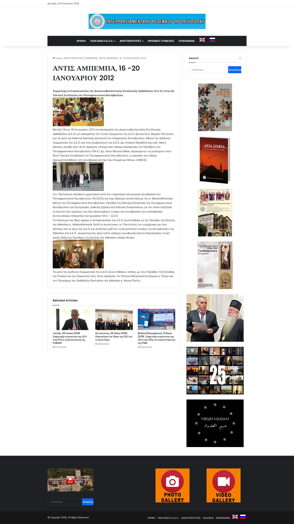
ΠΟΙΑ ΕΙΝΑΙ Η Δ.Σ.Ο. (101, 40)
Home (58, 58)
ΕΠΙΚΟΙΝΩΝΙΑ (187, 40)
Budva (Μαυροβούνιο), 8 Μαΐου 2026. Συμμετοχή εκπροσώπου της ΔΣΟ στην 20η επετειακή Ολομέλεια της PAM (156, 338)
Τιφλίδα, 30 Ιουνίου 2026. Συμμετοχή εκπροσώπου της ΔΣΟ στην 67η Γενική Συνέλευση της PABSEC (70, 338)
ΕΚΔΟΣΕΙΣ (208, 518)
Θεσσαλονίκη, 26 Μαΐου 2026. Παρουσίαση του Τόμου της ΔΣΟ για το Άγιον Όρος (113, 336)
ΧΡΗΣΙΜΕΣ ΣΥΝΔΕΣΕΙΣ (161, 40)
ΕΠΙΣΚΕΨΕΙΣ (91, 58)
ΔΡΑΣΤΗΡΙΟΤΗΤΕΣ (130, 40)
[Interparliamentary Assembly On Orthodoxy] (147, 21)
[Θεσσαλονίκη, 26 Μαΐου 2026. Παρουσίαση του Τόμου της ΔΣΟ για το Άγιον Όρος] (114, 319)
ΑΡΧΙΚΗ (81, 40)
